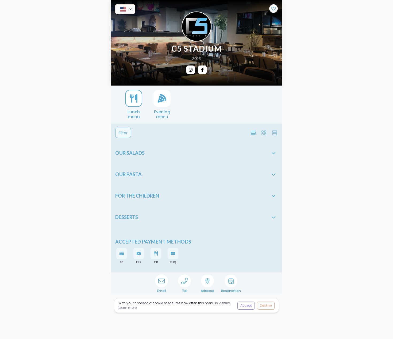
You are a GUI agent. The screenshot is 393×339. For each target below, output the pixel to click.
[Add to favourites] (273, 8)
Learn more (127, 307)
